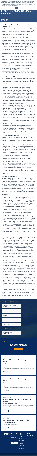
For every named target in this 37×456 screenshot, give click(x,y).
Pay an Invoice (21, 438)
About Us (20, 436)
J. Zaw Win (6, 422)
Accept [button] (16, 7)
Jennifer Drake (14, 403)
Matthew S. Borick (8, 403)
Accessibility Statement (23, 454)
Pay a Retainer (21, 440)
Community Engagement (21, 443)
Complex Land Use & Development (7, 333)
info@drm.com (13, 439)
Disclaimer (17, 454)
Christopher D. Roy (5, 16)
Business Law (6, 324)
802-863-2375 (13, 437)
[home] (7, 435)
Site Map (32, 454)
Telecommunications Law (8, 320)
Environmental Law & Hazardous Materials (10, 306)
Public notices (21, 448)
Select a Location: (14, 440)
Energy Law (5, 315)
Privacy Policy (28, 454)
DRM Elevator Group (21, 446)
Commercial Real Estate (8, 311)
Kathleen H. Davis (12, 422)
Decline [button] (21, 7)
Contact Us (13, 435)
